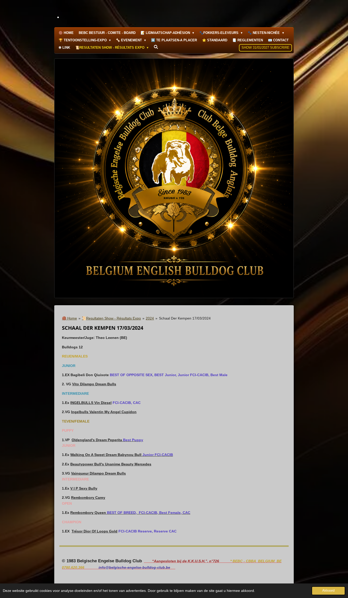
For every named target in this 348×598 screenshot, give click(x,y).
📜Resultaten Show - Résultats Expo (111, 318)
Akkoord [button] (328, 590)
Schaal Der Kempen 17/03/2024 (185, 318)
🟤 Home (69, 318)
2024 (150, 318)
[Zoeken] (156, 47)
